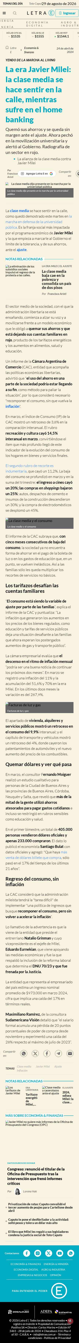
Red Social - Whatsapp (70, 1253)
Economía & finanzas (31, 50)
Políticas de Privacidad (57, 1338)
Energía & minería (56, 1264)
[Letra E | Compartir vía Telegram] (58, 1053)
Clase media (24, 1066)
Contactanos (12, 1253)
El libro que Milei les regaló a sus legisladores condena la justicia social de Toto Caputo (38, 1233)
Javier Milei (63, 233)
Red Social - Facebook (26, 1253)
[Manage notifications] (70, 1321)
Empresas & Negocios (32, 1275)
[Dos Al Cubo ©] (18, 1312)
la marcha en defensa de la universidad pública (39, 222)
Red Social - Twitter (48, 1253)
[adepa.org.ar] (46, 1312)
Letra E (13, 50)
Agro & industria (53, 1269)
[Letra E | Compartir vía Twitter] (35, 1053)
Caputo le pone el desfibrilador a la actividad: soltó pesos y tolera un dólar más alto (38, 1221)
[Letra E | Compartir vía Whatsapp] (23, 1053)
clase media (19, 210)
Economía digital (37, 24)
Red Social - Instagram (37, 1253)
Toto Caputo (36, 3)
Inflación (22, 1070)
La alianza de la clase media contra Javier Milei (44, 161)
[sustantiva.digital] (63, 1312)
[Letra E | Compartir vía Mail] (70, 1053)
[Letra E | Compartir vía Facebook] (47, 1053)
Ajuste (58, 1066)
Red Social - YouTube (59, 1253)
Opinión (55, 1275)
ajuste (22, 249)
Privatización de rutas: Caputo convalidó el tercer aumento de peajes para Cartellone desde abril (40, 1207)
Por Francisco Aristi (12, 173)
